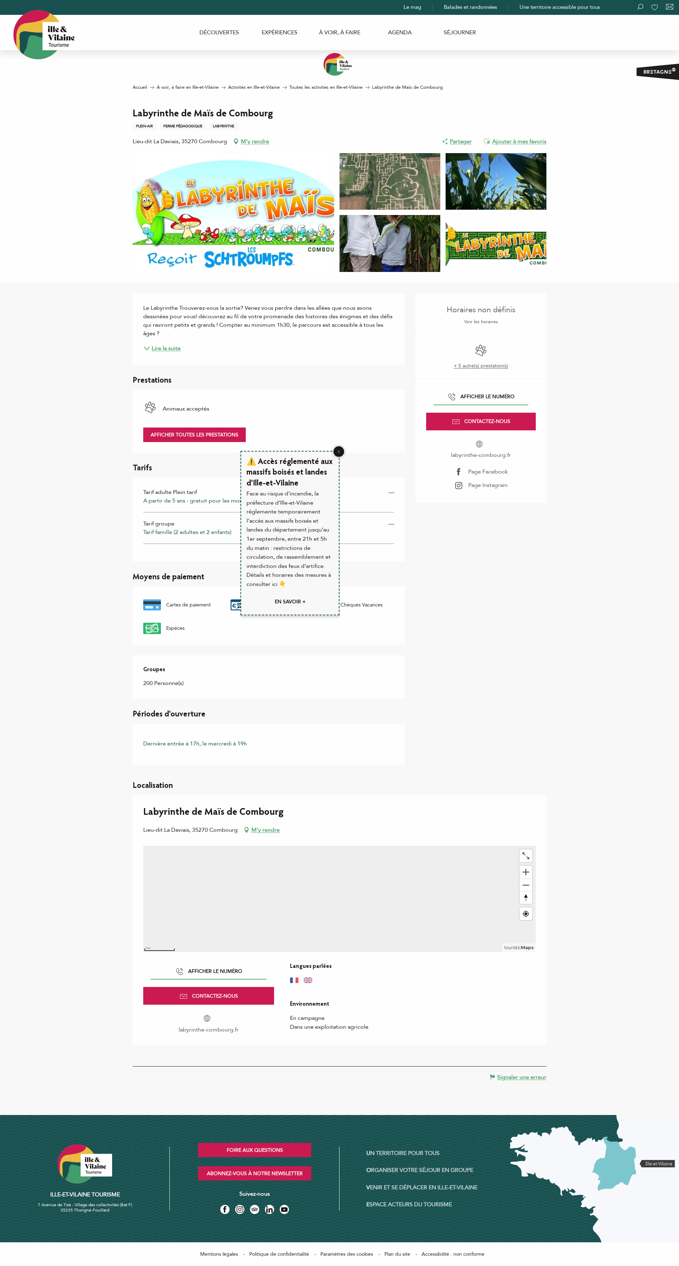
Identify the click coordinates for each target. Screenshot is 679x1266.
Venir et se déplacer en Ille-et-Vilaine (421, 1187)
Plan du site (397, 1254)
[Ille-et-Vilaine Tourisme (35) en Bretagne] (339, 64)
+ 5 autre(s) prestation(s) (481, 365)
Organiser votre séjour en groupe (419, 1170)
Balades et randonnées (470, 7)
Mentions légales (219, 1254)
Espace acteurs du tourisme (409, 1204)
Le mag (412, 7)
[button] (486, 141)
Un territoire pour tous (403, 1153)
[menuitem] (219, 32)
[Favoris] (655, 7)
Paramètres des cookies (346, 1254)
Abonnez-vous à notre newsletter (255, 1173)
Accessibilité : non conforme (453, 1254)
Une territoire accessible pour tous (560, 7)
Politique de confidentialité (279, 1254)
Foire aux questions (255, 1150)
